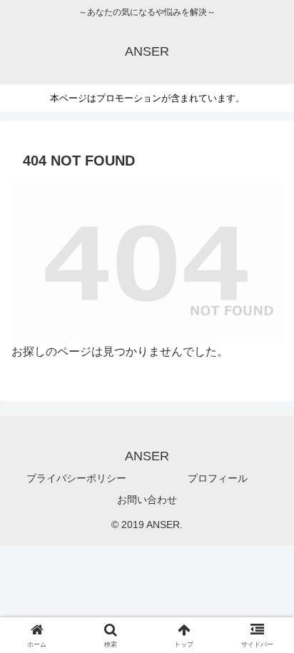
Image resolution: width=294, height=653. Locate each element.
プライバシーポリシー (76, 478)
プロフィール (218, 478)
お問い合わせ (147, 499)
